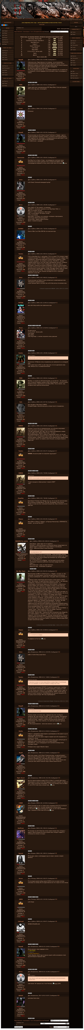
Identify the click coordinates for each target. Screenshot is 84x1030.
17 (56, 451)
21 (58, 541)
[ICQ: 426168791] (37, 800)
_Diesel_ (20, 327)
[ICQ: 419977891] (33, 202)
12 (57, 327)
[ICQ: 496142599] (36, 423)
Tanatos (21, 253)
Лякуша (21, 519)
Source (21, 878)
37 (58, 971)
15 (56, 402)
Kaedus (21, 353)
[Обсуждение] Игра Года (39, 31)
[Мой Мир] (6, 25)
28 (58, 752)
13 (56, 353)
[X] (7, 25)
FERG (20, 84)
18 (56, 473)
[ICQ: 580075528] (33, 300)
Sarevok (21, 853)
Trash (31, 31)
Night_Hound (21, 778)
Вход (63, 19)
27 (58, 731)
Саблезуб (21, 921)
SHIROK (21, 425)
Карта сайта (75, 75)
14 (56, 378)
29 (59, 778)
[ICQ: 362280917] (33, 538)
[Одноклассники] (4, 25)
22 (56, 571)
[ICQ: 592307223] (37, 275)
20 (56, 519)
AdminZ (21, 995)
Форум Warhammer (18, 31)
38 (58, 995)
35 (56, 921)
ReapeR (21, 59)
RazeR (21, 752)
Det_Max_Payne (20, 571)
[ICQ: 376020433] (35, 568)
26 (58, 706)
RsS (82, 19)
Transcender (20, 157)
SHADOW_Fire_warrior (21, 541)
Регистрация (69, 19)
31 (56, 828)
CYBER (21, 803)
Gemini (21, 108)
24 (59, 652)
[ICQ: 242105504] (36, 82)
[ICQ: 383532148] (37, 944)
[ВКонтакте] (2, 25)
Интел (20, 204)
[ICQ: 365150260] (33, 448)
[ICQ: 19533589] (40, 325)
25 (58, 677)
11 (57, 302)
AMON (21, 899)
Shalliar (21, 731)
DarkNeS (20, 228)
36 (58, 946)
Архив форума (26, 31)
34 (56, 899)
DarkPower (21, 828)
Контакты (76, 19)
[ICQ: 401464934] (37, 896)
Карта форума (75, 77)
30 (56, 803)
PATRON (20, 302)
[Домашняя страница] (33, 82)
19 (56, 498)
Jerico (20, 179)
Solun (20, 277)
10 (56, 277)
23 (57, 630)
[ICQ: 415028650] (33, 251)
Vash (20, 402)
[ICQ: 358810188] (33, 825)
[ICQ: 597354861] (33, 750)
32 (56, 853)
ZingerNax (21, 498)
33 (56, 878)
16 (56, 425)
